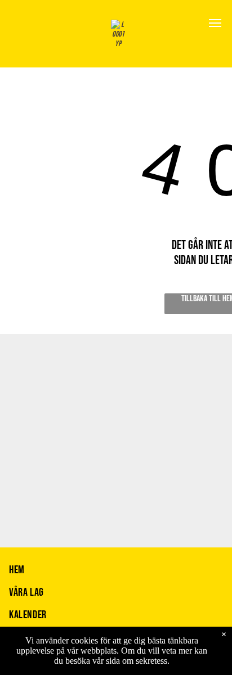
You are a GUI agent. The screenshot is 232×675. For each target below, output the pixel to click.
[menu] (215, 23)
